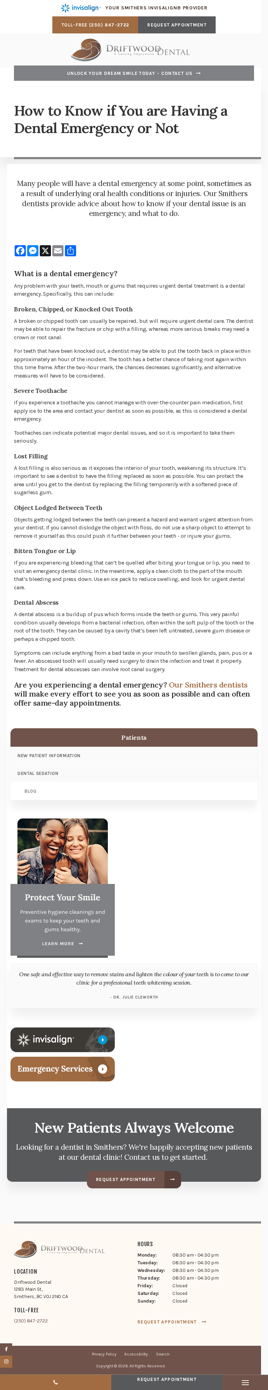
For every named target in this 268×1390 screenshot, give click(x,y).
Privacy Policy (104, 1354)
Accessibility (136, 1354)
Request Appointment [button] (177, 25)
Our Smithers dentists (208, 685)
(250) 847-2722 (109, 25)
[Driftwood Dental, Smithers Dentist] (59, 1251)
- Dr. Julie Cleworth (134, 997)
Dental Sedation (38, 773)
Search (163, 1354)
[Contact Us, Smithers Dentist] (62, 1068)
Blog (30, 791)
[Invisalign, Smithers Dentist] (62, 1039)
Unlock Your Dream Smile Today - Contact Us (130, 73)
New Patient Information (49, 755)
